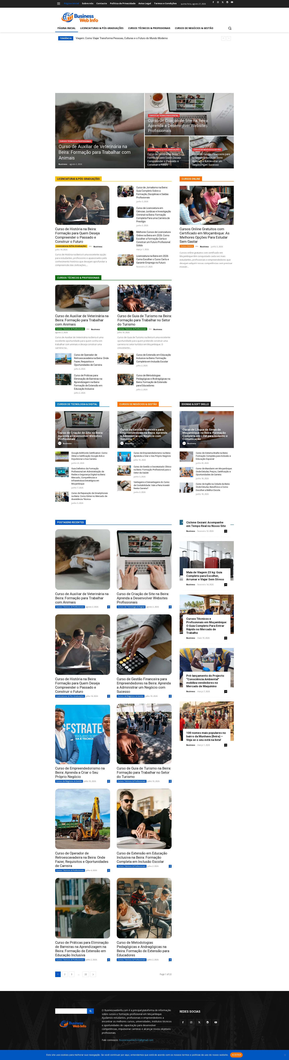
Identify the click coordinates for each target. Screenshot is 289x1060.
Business (97, 246)
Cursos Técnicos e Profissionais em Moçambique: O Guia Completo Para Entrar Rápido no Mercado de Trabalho (206, 625)
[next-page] (93, 974)
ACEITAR (236, 1054)
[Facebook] (213, 2)
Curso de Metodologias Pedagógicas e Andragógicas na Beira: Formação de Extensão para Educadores (143, 949)
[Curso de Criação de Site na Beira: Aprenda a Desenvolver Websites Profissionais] (189, 114)
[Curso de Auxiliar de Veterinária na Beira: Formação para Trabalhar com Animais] (99, 130)
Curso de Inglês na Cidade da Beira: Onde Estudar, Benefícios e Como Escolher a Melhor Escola (213, 487)
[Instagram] (218, 2)
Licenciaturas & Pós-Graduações (164, 150)
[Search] (90, 1011)
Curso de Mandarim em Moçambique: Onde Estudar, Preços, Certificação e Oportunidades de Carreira (214, 471)
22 (86, 974)
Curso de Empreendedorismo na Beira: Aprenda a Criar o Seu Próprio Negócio (80, 772)
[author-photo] (91, 246)
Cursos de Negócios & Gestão (207, 150)
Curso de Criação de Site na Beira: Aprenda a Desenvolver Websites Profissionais (80, 436)
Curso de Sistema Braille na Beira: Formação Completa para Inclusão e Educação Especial (213, 456)
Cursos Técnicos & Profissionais (75, 141)
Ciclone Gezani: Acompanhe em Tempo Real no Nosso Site (206, 524)
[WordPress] (227, 2)
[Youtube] (232, 2)
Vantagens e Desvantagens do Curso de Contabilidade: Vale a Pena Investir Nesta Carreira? (152, 485)
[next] (229, 38)
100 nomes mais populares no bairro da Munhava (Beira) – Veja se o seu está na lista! (206, 736)
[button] (230, 28)
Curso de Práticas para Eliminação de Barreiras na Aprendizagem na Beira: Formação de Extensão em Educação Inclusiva (88, 382)
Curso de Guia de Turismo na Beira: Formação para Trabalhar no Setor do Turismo (144, 320)
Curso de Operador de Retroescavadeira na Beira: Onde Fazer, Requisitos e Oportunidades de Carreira (81, 859)
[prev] (223, 38)
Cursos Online (187, 246)
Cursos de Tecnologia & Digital (163, 116)
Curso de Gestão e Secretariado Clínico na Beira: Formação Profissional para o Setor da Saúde (152, 469)
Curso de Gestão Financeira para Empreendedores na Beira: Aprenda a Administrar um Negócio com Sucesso (143, 434)
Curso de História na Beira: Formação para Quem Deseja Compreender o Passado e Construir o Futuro (77, 235)
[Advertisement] (144, 65)
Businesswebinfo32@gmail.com (136, 1040)
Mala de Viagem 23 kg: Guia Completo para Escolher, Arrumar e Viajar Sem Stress (205, 576)
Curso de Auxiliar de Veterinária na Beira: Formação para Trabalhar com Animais (82, 320)
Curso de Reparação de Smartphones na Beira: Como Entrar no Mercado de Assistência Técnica (89, 496)
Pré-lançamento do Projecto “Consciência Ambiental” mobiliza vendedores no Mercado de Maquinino (205, 681)
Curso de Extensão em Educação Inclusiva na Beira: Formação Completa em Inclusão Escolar (153, 358)
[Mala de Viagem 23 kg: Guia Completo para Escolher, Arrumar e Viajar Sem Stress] (207, 561)
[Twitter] (223, 2)
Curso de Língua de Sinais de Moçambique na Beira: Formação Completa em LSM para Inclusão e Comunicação (205, 434)
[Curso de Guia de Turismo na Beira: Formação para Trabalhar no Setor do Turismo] (144, 298)
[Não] (284, 1055)
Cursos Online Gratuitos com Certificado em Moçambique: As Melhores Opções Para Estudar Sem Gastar (204, 235)
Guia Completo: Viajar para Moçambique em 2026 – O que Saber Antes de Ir (117, 38)
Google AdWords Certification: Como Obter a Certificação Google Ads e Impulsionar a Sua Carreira (89, 456)
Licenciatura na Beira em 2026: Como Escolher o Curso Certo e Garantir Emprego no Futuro (152, 259)
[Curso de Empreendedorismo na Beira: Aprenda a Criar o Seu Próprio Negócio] (124, 457)
